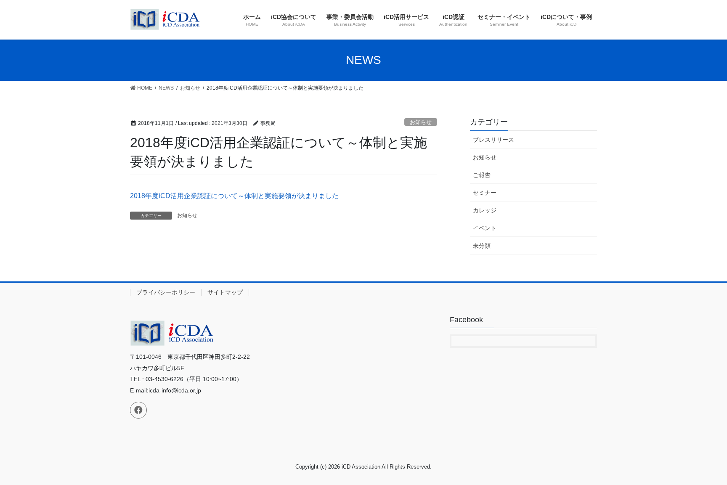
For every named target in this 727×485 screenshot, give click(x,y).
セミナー (484, 192)
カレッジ (484, 210)
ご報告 (482, 175)
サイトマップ (225, 292)
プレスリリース (493, 139)
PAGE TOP (702, 463)
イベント (484, 228)
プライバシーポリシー (165, 292)
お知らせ (421, 122)
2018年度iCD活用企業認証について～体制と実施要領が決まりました (234, 195)
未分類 (482, 245)
